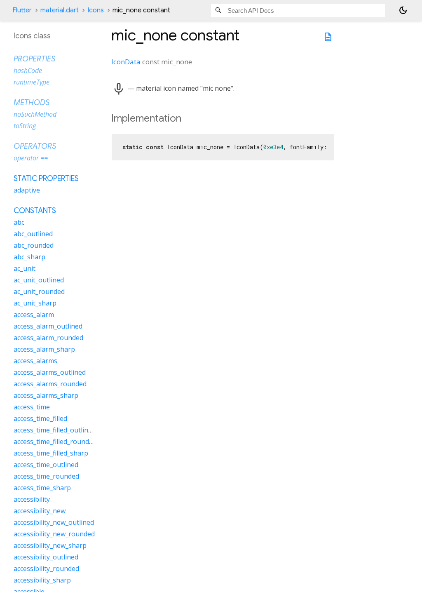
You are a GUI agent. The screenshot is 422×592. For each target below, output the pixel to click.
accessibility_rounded (46, 568)
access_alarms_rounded (50, 383)
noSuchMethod (35, 114)
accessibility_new (40, 510)
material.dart (59, 10)
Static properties (46, 178)
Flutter (22, 10)
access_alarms (35, 360)
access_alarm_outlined (48, 326)
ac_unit (24, 268)
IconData (126, 61)
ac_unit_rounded (39, 291)
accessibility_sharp (42, 580)
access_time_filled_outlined (55, 430)
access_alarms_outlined (50, 372)
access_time (32, 406)
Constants (35, 210)
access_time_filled (40, 418)
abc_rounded (34, 245)
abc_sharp (29, 256)
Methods (31, 102)
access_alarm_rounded (48, 337)
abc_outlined (33, 233)
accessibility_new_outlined (54, 522)
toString (25, 125)
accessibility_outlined (46, 556)
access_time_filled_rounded (55, 441)
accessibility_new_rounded (54, 533)
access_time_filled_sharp (51, 453)
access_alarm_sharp (44, 349)
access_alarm (34, 314)
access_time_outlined (46, 464)
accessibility (32, 499)
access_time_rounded (46, 476)
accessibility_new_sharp (50, 545)
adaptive (27, 190)
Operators (35, 146)
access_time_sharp (42, 487)
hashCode (28, 70)
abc (19, 222)
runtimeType (31, 82)
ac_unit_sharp (35, 303)
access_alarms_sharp (46, 395)
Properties (34, 58)
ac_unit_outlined (39, 279)
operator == (31, 157)
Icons (95, 10)
